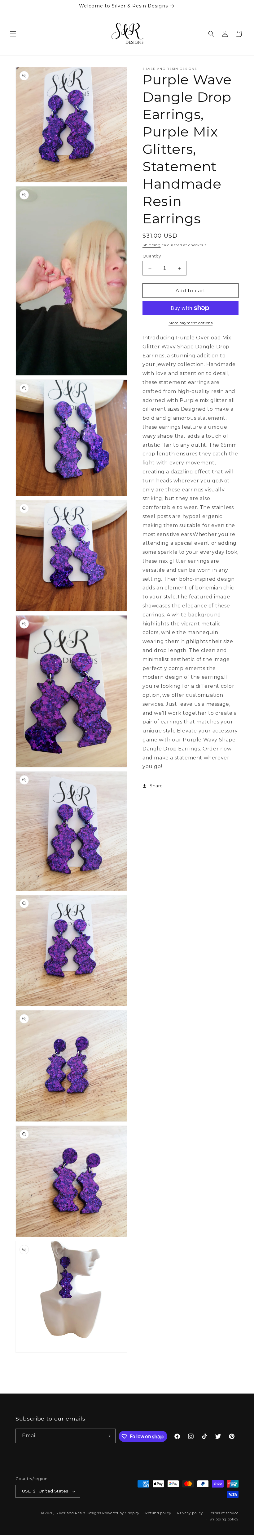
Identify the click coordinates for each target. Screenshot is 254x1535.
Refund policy (158, 1513)
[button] (13, 34)
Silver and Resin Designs (78, 1513)
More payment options (190, 322)
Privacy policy (190, 1513)
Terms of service (224, 1513)
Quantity (151, 255)
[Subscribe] (108, 1436)
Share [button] (156, 786)
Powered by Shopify (120, 1513)
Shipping (151, 245)
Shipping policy (224, 1519)
